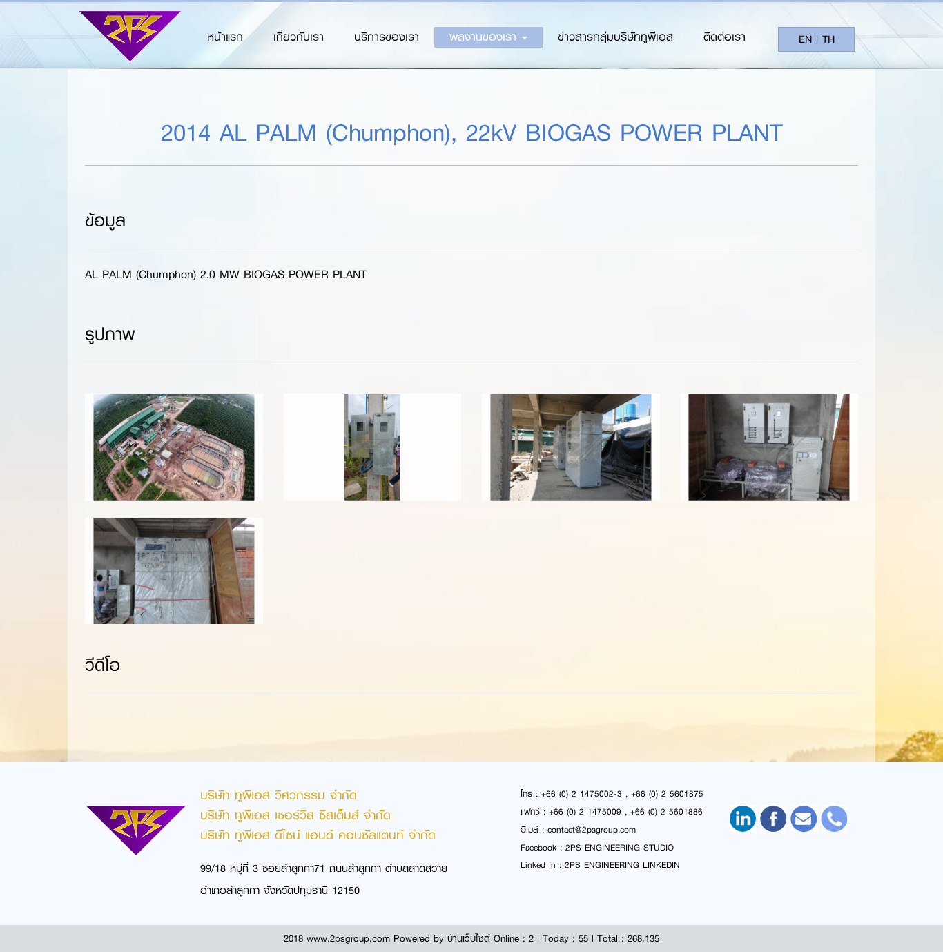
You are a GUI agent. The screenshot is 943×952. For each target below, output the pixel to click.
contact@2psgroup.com (591, 830)
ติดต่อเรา (724, 37)
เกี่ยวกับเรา (298, 37)
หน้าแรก (225, 37)
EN (805, 39)
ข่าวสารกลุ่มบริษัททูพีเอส (615, 37)
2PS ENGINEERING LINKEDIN (622, 865)
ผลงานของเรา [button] (485, 37)
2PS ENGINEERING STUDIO (619, 848)
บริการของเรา (386, 37)
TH (828, 39)
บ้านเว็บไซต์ (468, 938)
